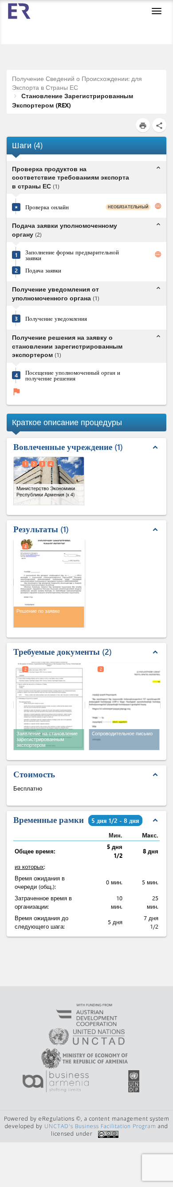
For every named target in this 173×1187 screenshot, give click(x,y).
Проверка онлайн (47, 207)
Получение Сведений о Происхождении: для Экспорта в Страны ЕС (77, 83)
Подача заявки (43, 270)
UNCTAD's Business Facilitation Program (100, 1126)
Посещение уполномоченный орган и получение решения (72, 375)
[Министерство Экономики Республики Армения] (48, 481)
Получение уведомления (56, 318)
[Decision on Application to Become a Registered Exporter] (49, 582)
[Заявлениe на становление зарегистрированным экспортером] (49, 705)
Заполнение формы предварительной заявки (72, 255)
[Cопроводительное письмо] (125, 705)
